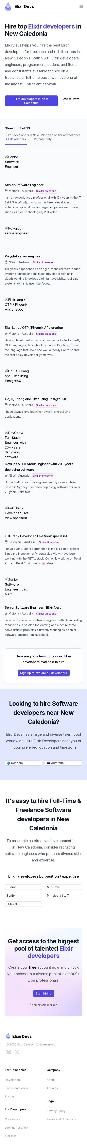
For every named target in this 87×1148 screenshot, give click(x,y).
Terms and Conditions (61, 1119)
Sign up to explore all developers (43, 673)
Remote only (43, 139)
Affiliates (52, 1088)
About (51, 1079)
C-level (12, 904)
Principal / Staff (58, 895)
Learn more (71, 101)
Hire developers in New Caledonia (31, 101)
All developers (16, 139)
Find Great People (17, 1088)
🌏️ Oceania (15, 763)
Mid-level (53, 887)
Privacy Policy (56, 1111)
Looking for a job (16, 1127)
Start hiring (43, 993)
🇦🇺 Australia (55, 763)
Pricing (9, 1096)
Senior (11, 895)
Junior (11, 887)
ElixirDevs (24, 6)
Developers (13, 1079)
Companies (12, 1119)
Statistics (10, 1135)
